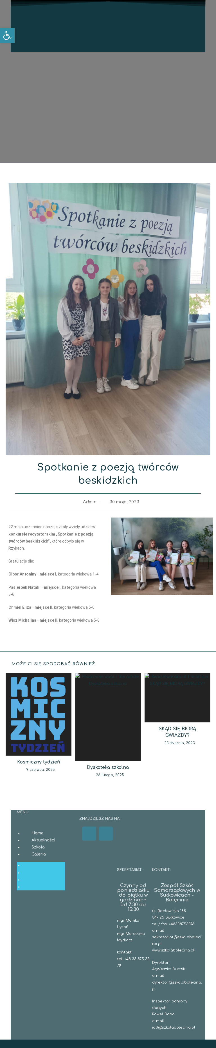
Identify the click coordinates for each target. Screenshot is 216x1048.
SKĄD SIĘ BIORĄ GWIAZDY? (177, 732)
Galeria (39, 854)
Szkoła (38, 847)
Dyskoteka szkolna (108, 767)
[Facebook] (89, 834)
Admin (89, 502)
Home (38, 833)
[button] (7, 35)
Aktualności (43, 840)
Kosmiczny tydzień (38, 762)
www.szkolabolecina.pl (173, 950)
